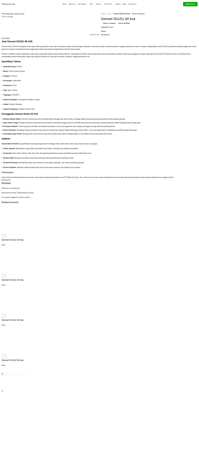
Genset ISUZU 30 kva (13, 320)
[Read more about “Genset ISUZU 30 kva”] (4, 315)
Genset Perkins (156, 382)
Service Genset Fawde (109, 425)
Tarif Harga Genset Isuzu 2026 (112, 394)
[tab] (94, 35)
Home (103, 14)
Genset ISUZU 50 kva (13, 360)
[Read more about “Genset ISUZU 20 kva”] (4, 235)
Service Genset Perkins (109, 413)
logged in (14, 197)
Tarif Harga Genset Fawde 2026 (112, 397)
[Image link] (13, 379)
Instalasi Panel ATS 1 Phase (111, 436)
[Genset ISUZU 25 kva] (24, 259)
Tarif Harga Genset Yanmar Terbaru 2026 (116, 405)
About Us (104, 382)
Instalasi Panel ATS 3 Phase (111, 432)
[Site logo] (8, 4)
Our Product (105, 386)
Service (104, 409)
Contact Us (105, 448)
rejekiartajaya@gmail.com (66, 412)
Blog (102, 444)
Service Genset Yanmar (109, 417)
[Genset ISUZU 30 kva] (24, 300)
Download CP (190, 4)
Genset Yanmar (156, 386)
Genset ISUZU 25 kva (13, 280)
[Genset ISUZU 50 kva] (24, 340)
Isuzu (110, 14)
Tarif (102, 390)
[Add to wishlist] (21, 235)
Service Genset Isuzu (109, 421)
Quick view (9, 235)
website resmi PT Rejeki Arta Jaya (66, 177)
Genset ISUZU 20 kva (13, 239)
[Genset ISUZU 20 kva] (24, 219)
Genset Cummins (157, 378)
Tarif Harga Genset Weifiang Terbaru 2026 (116, 401)
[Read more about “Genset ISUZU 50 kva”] (4, 356)
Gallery (103, 440)
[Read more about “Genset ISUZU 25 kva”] (4, 275)
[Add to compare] (15, 235)
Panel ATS (105, 429)
